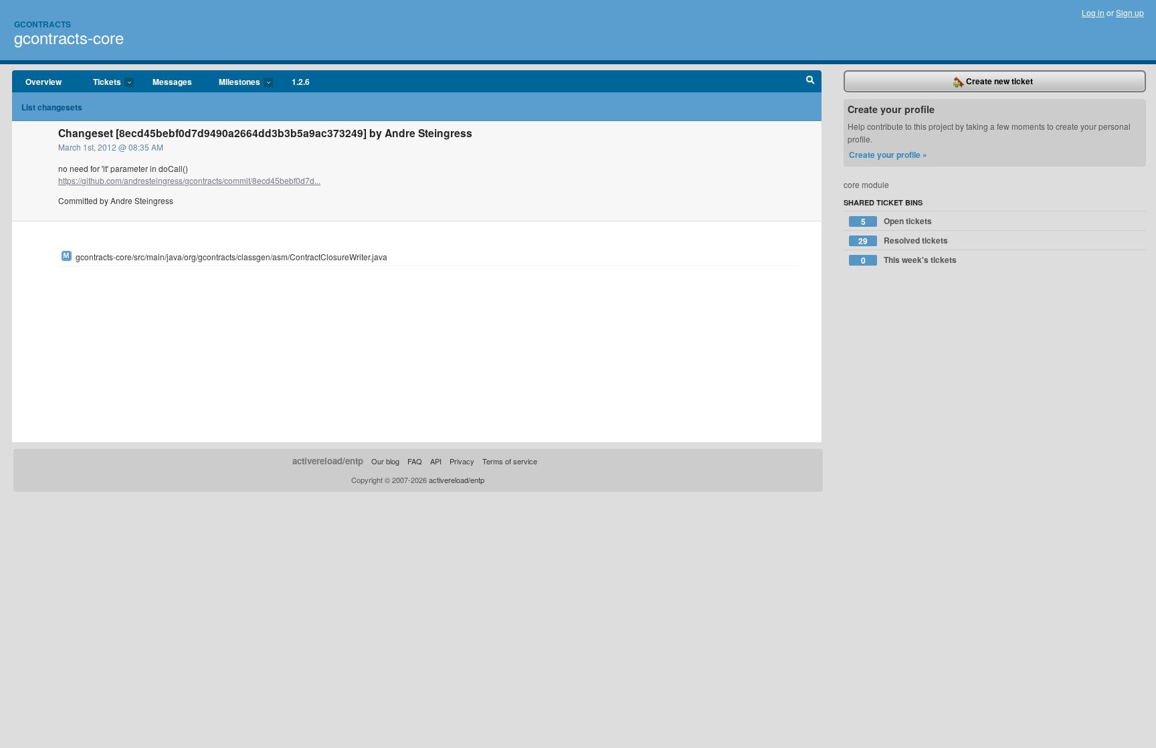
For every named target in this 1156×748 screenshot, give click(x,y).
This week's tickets (909, 260)
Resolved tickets (903, 240)
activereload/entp (327, 460)
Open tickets (897, 221)
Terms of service (509, 461)
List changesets (51, 107)
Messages (172, 82)
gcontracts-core (69, 37)
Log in (1093, 12)
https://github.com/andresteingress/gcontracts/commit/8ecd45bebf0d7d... (189, 180)
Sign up (1130, 12)
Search (810, 81)
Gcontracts (42, 24)
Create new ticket (998, 81)
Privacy (462, 461)
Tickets (100, 82)
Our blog (385, 461)
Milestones (232, 82)
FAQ (414, 461)
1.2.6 (301, 82)
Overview (43, 82)
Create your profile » (888, 155)
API (436, 461)
